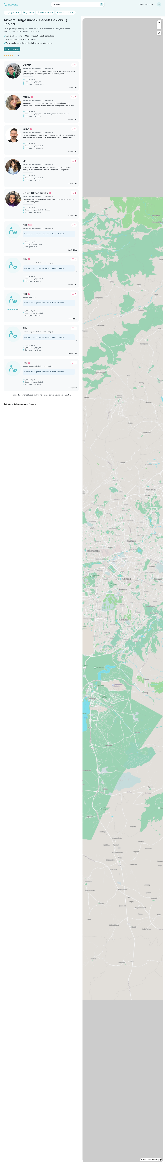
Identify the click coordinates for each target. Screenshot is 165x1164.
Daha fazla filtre (66, 12)
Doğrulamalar (46, 12)
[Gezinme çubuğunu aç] (159, 4)
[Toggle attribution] (160, 1159)
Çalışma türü (13, 12)
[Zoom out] (159, 27)
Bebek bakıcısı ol (146, 4)
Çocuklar (29, 12)
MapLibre (144, 1160)
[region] (122, 590)
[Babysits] (11, 4)
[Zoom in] (159, 22)
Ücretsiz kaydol (12, 49)
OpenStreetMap (154, 1160)
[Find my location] (159, 33)
